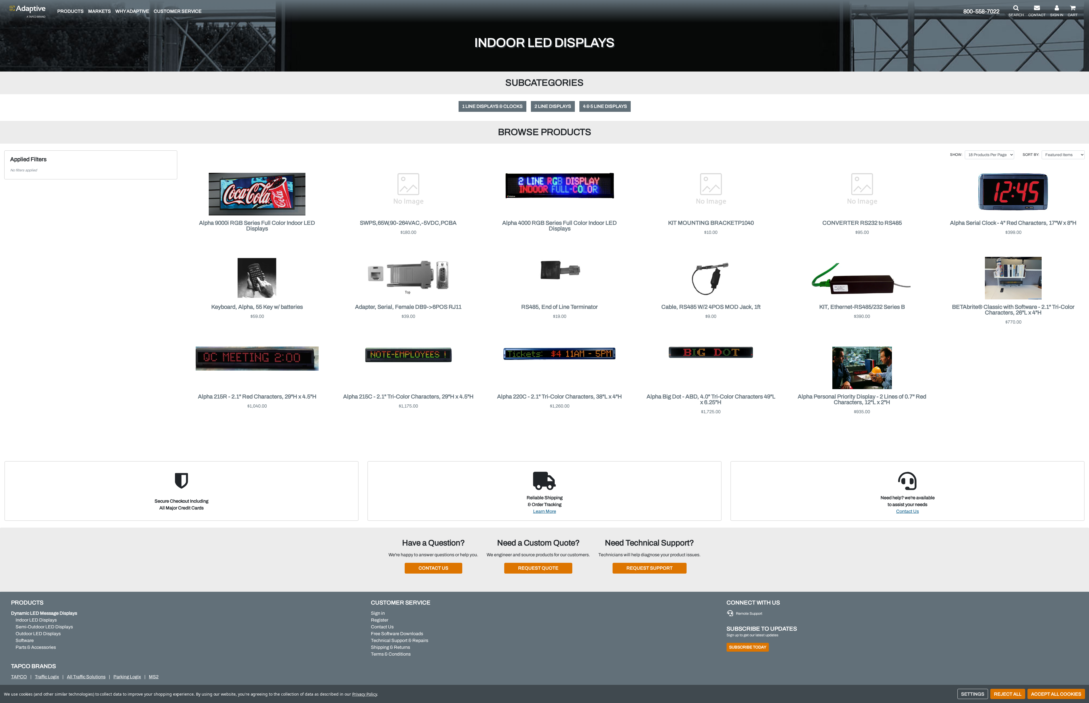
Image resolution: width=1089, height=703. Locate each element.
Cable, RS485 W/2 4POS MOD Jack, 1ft (711, 307)
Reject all (1008, 694)
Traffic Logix (47, 676)
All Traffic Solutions (86, 676)
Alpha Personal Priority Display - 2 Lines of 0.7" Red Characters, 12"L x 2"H (862, 399)
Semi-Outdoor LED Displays (44, 626)
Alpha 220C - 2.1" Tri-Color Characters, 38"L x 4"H (559, 396)
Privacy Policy (364, 694)
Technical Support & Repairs (399, 640)
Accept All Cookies (1056, 694)
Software (25, 640)
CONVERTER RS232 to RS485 (862, 223)
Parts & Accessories (36, 647)
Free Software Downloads (397, 633)
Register (379, 620)
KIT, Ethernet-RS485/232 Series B (862, 307)
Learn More (544, 511)
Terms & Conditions (391, 654)
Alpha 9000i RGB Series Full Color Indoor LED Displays (257, 226)
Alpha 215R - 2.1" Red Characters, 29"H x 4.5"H (257, 396)
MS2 (154, 676)
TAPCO (19, 676)
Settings (972, 694)
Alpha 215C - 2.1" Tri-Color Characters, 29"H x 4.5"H (408, 396)
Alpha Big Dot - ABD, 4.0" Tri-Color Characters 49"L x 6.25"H (711, 399)
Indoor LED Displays (36, 620)
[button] (1016, 11)
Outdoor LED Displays (38, 633)
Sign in (378, 613)
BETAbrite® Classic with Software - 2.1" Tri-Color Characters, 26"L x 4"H (1013, 310)
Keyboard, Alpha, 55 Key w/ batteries (257, 307)
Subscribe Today (747, 647)
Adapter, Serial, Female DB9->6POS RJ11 (408, 307)
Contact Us (907, 511)
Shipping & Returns (390, 647)
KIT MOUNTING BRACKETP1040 (711, 223)
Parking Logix (127, 676)
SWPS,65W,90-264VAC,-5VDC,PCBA (408, 223)
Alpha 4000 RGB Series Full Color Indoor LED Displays (559, 226)
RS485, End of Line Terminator (559, 307)
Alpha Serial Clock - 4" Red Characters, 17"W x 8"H (1013, 223)
